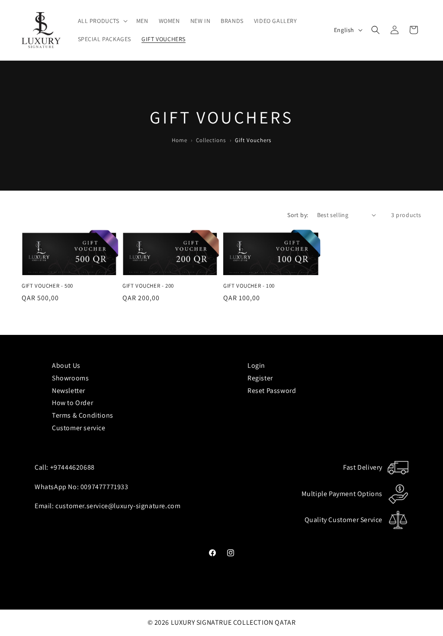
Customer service (79, 427)
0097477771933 (104, 486)
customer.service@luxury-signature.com (117, 505)
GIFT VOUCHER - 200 (148, 285)
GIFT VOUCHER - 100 (249, 285)
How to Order (72, 402)
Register (260, 378)
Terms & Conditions (82, 415)
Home (179, 140)
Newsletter (68, 390)
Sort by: (297, 215)
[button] (102, 21)
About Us (66, 365)
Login (256, 365)
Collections (211, 140)
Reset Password (271, 390)
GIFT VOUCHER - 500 (47, 285)
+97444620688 (72, 467)
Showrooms (70, 378)
